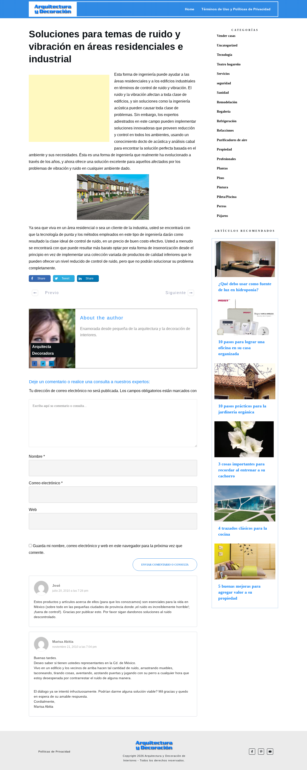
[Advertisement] (69, 108)
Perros (221, 206)
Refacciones (225, 130)
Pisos (220, 178)
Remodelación (227, 102)
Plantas (222, 168)
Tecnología (224, 55)
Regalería (223, 111)
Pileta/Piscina (226, 197)
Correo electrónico (46, 483)
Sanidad (223, 92)
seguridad (224, 83)
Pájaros (222, 216)
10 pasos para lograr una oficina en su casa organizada (244, 330)
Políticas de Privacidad (54, 751)
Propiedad (224, 149)
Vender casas (226, 36)
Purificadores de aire (232, 140)
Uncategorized (227, 45)
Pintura (222, 187)
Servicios (223, 73)
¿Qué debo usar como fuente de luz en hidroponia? (244, 269)
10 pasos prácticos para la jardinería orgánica (244, 391)
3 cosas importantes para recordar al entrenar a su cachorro (244, 452)
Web (33, 510)
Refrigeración (226, 121)
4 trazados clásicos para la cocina (244, 513)
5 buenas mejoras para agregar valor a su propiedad (244, 574)
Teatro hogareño (229, 64)
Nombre (37, 456)
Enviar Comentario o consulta (165, 564)
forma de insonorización (157, 248)
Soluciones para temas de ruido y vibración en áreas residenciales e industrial (106, 46)
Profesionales (226, 159)
